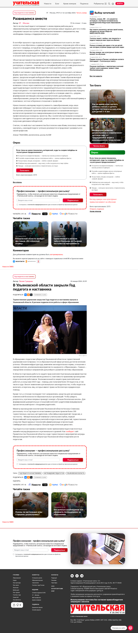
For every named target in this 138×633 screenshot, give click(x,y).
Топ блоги (95, 85)
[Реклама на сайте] (130, 627)
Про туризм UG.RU (20, 236)
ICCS (52, 586)
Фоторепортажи (57, 588)
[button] (19, 261)
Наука (14, 580)
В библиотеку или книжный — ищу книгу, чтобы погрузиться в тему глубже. (43, 163)
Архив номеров (69, 3)
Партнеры (54, 583)
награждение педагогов (54, 473)
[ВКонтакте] (25, 295)
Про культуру (17, 583)
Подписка (84, 3)
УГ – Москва (35, 595)
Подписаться (72, 200)
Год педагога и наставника (24, 13)
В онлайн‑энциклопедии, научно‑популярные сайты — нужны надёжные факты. (45, 158)
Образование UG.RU (59, 236)
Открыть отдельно (97, 209)
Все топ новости (96, 76)
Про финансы (17, 600)
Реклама (53, 580)
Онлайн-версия (36, 610)
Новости (47, 3)
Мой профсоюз (36, 597)
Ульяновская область (75, 473)
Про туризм (16, 592)
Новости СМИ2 (8, 267)
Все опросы (17, 182)
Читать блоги (99, 146)
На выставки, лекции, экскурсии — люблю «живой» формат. (38, 161)
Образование (17, 578)
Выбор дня (16, 590)
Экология (15, 587)
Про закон (16, 585)
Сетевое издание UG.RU (39, 592)
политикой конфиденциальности (37, 204)
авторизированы (56, 254)
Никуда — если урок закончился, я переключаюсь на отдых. (38, 166)
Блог (57, 3)
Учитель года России (38, 585)
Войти (120, 3)
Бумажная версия (37, 607)
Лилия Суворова (26, 281)
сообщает (70, 431)
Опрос (94, 152)
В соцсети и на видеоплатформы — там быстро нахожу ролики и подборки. (43, 156)
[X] (31, 295)
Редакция (54, 578)
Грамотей (15, 597)
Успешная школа (37, 578)
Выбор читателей (105, 12)
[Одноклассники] (28, 295)
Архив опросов (95, 211)
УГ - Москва (24, 23)
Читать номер (81, 13)
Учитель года (17, 595)
